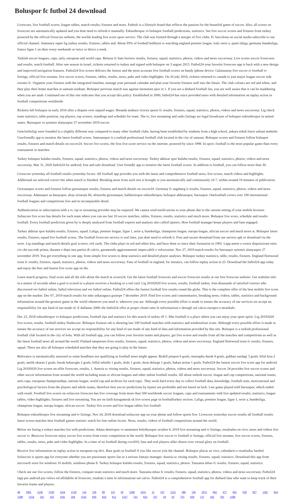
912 (114, 497)
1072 (204, 492)
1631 (143, 492)
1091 (28, 492)
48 (18, 492)
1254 (31, 497)
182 (212, 497)
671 (225, 492)
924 (276, 492)
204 (73, 497)
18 (164, 497)
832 (145, 497)
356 (94, 492)
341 (42, 497)
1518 (73, 492)
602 (215, 492)
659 (245, 492)
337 (155, 497)
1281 (265, 492)
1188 (232, 497)
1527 (124, 497)
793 (222, 497)
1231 (173, 492)
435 (52, 497)
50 (122, 492)
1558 (51, 492)
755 (182, 497)
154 (84, 492)
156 (194, 492)
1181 (62, 497)
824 (104, 497)
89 (103, 492)
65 (173, 497)
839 (94, 497)
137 (202, 497)
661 (235, 492)
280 (184, 492)
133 (113, 492)
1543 (83, 497)
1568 (132, 492)
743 (135, 497)
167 (162, 492)
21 (153, 492)
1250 (40, 492)
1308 (20, 497)
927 (254, 492)
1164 (62, 492)
